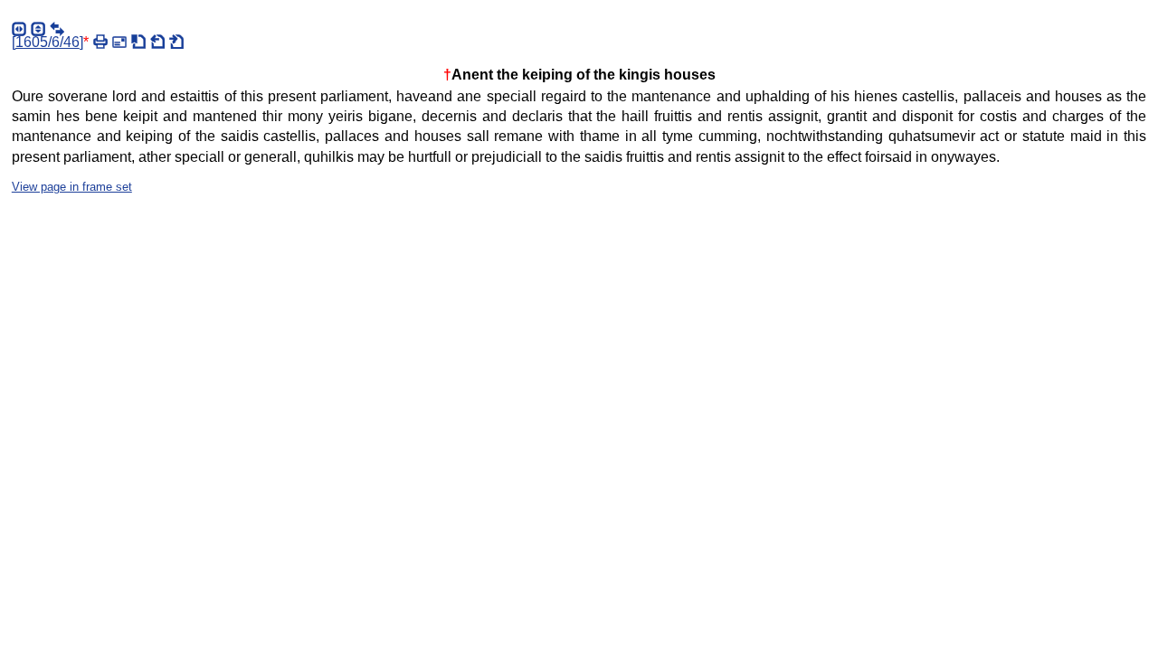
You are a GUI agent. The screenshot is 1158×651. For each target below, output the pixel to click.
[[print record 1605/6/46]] (100, 41)
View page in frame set (72, 186)
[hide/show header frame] (38, 29)
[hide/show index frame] (19, 29)
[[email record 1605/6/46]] (119, 41)
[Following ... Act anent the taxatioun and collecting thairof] (176, 41)
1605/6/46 (47, 42)
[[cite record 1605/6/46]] (138, 41)
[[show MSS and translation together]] (57, 29)
